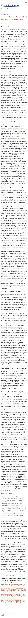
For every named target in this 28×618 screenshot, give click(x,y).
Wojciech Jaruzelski (9, 602)
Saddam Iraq (15, 599)
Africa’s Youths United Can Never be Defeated (14, 17)
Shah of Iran (20, 599)
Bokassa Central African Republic (17, 585)
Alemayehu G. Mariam (18, 19)
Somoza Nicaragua (9, 600)
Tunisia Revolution (8, 601)
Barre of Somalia (7, 585)
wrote (10, 493)
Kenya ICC (5, 593)
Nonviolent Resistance (16, 596)
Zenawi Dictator (16, 602)
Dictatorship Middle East (6, 588)
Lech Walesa (18, 593)
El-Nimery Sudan (10, 590)
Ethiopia (6, 584)
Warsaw (19, 601)
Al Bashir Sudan (20, 584)
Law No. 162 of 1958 (20, 133)
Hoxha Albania (4, 591)
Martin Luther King (9, 594)
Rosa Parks (10, 599)
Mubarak (22, 594)
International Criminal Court (21, 591)
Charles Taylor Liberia (13, 587)
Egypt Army (13, 588)
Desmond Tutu (21, 587)
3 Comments (22, 602)
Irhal (2, 593)
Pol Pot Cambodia (18, 597)
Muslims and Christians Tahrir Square (14, 595)
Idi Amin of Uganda (11, 591)
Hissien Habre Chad (22, 590)
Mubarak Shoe (3, 595)
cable (12, 161)
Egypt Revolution (14, 589)
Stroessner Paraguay (17, 600)
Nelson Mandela (8, 596)
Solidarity (3, 600)
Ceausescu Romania (5, 587)
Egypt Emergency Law (20, 588)
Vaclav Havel (15, 601)
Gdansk (15, 590)
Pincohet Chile (12, 597)
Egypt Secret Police (22, 589)
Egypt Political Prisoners (5, 589)
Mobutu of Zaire (17, 594)
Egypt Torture (3, 590)
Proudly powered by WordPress (7, 614)
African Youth (14, 584)
